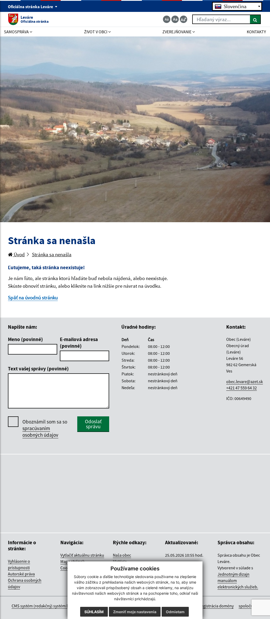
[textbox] (237, 6)
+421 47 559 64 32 (241, 387)
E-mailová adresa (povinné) (79, 342)
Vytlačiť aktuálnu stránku (82, 555)
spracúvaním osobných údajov (40, 431)
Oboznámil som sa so (44, 428)
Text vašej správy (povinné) (38, 368)
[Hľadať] (255, 19)
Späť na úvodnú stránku (33, 297)
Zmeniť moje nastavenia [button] (134, 611)
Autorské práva (21, 573)
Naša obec (122, 555)
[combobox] (237, 6)
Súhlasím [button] (94, 611)
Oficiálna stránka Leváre (31, 6)
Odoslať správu (93, 424)
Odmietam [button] (175, 611)
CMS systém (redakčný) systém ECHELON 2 (49, 605)
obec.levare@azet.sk (244, 381)
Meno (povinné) (25, 339)
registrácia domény (217, 605)
